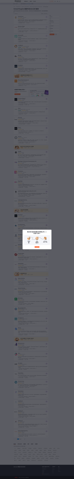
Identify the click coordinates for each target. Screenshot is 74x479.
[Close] (50, 231)
